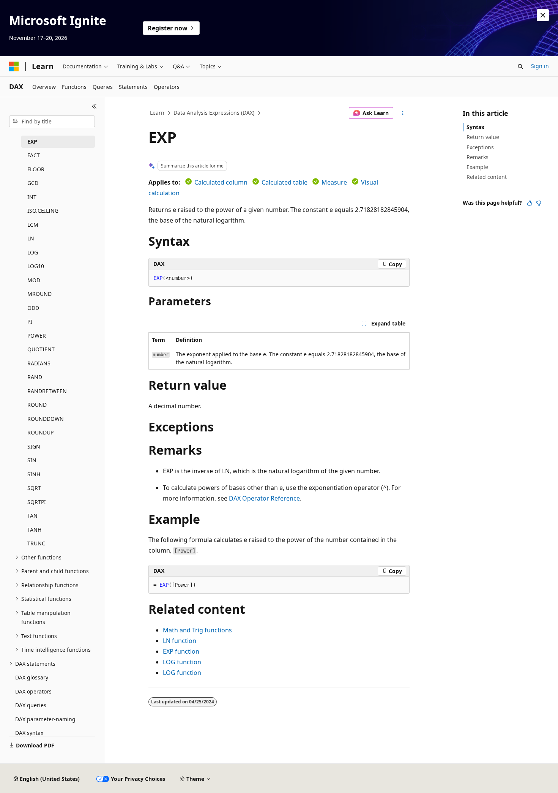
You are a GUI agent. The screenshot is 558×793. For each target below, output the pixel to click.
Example (477, 167)
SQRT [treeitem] (34, 487)
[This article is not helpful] (538, 203)
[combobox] (52, 121)
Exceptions (480, 147)
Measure (334, 182)
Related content (487, 176)
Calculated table (284, 182)
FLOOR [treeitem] (35, 169)
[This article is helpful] (529, 203)
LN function (179, 641)
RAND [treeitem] (34, 377)
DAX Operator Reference (264, 498)
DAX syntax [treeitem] (29, 732)
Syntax (475, 127)
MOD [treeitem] (33, 280)
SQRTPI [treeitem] (36, 501)
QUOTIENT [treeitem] (41, 349)
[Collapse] (94, 106)
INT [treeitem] (31, 197)
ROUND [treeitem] (37, 404)
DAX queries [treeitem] (30, 705)
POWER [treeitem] (36, 335)
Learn (157, 112)
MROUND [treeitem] (39, 293)
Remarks (478, 157)
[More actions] (403, 113)
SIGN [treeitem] (33, 446)
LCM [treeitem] (32, 224)
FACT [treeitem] (33, 155)
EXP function (181, 651)
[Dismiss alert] (543, 15)
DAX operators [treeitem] (33, 691)
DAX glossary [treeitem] (31, 677)
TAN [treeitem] (32, 515)
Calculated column (220, 182)
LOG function (182, 662)
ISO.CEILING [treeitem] (42, 210)
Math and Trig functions (197, 630)
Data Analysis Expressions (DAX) (213, 112)
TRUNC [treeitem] (36, 543)
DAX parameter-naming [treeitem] (45, 719)
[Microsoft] (14, 66)
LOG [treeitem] (32, 252)
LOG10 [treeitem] (35, 266)
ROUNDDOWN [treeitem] (45, 418)
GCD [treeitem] (32, 182)
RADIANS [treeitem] (38, 363)
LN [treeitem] (30, 238)
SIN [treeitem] (31, 460)
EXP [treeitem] (32, 141)
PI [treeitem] (29, 321)
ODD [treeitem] (33, 307)
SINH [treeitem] (33, 474)
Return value (483, 137)
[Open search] (520, 66)
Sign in (540, 66)
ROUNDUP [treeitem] (40, 432)
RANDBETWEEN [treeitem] (47, 391)
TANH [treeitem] (34, 529)
